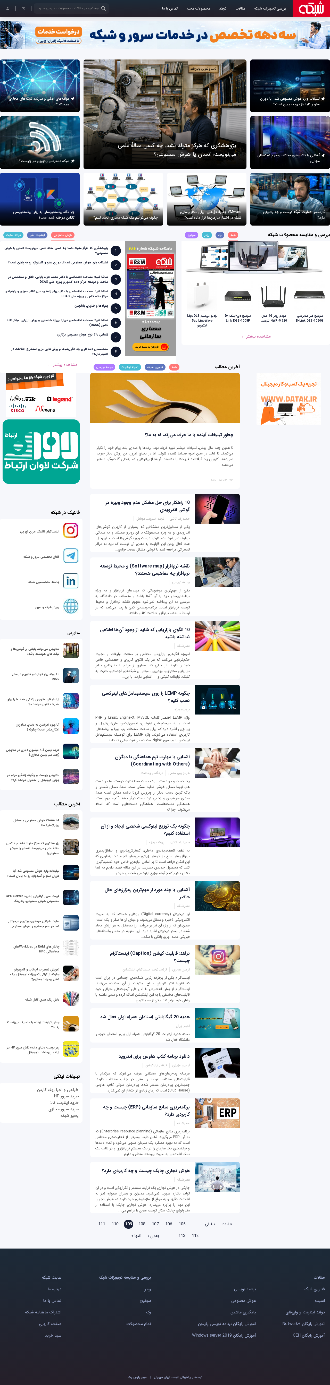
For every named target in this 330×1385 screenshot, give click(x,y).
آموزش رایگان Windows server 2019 (224, 1335)
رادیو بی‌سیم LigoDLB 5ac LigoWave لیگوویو (202, 320)
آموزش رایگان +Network (303, 1324)
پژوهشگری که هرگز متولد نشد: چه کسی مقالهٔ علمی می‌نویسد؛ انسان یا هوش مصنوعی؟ (177, 150)
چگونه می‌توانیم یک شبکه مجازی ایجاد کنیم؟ (125, 217)
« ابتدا (226, 1224)
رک (148, 1312)
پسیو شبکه (69, 1115)
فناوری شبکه (314, 1289)
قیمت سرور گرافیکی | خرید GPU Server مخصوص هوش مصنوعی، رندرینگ (32, 899)
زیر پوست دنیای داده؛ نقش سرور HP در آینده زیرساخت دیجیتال (33, 1050)
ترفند (222, 9)
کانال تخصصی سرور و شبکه (41, 556)
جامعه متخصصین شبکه (43, 582)
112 (195, 1236)
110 (115, 1224)
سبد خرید (53, 1335)
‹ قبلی (210, 1224)
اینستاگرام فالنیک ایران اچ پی (39, 531)
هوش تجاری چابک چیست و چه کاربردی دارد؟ (146, 1170)
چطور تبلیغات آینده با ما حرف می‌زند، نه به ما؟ (189, 434)
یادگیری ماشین (243, 1312)
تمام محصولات (138, 1324)
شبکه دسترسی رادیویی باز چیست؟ (44, 161)
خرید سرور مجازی (63, 1109)
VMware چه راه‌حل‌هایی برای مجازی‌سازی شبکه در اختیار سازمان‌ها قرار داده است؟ (210, 214)
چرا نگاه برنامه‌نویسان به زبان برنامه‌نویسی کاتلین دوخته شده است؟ (44, 214)
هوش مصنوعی (243, 1300)
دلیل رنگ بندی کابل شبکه (42, 999)
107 (155, 1224)
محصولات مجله (198, 9)
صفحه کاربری (50, 1324)
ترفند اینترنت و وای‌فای (305, 1312)
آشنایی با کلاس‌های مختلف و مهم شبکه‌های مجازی (288, 158)
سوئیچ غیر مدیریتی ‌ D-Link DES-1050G (309, 318)
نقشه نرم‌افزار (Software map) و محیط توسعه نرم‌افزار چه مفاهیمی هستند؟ (145, 570)
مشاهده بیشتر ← (256, 336)
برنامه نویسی (245, 1289)
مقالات (240, 9)
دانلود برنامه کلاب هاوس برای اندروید (154, 1056)
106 (168, 1224)
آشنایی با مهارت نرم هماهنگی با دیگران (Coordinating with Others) (152, 760)
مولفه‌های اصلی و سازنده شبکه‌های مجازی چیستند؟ (39, 101)
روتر (148, 1289)
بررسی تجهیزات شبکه (270, 9)
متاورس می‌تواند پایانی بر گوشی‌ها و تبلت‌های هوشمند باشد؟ (35, 651)
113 (181, 1236)
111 (101, 1224)
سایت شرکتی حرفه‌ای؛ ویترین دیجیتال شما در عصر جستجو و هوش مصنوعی (33, 924)
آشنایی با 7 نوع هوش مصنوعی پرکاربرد (82, 334)
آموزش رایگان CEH (309, 1335)
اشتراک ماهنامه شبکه (43, 1312)
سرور (137, 1377)
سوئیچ (145, 1300)
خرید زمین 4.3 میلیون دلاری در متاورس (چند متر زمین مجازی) (32, 752)
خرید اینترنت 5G (64, 1102)
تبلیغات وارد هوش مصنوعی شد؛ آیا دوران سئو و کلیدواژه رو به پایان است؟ (290, 101)
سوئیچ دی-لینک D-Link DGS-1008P (238, 318)
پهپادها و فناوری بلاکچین (91, 305)
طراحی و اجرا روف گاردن (58, 1090)
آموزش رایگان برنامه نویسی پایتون (227, 1324)
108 (141, 1224)
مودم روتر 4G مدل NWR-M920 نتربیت (273, 318)
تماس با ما (170, 9)
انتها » (136, 1236)
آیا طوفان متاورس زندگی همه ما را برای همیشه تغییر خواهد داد (33, 702)
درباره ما (54, 1289)
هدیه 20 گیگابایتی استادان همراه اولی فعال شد (145, 1017)
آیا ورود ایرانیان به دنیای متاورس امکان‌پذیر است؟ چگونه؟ (37, 727)
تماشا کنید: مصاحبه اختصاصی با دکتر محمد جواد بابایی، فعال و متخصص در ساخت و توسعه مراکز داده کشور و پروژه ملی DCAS (58, 279)
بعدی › (153, 1236)
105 (182, 1224)
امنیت (320, 1300)
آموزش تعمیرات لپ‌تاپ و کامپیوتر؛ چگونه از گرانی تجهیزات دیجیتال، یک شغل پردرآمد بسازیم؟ (34, 974)
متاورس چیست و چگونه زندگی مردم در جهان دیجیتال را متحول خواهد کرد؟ (33, 777)
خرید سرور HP (66, 1096)
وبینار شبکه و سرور (47, 607)
